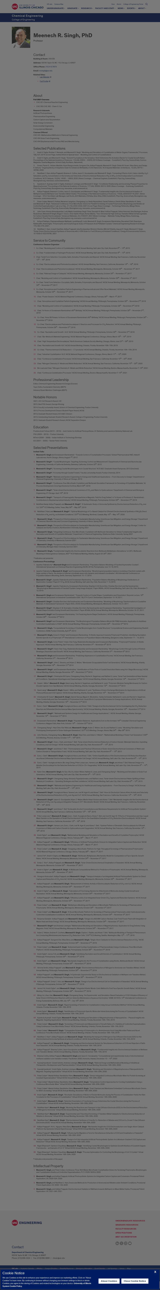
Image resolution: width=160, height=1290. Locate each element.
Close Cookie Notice (135, 1281)
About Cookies (109, 1281)
